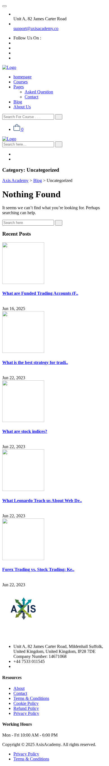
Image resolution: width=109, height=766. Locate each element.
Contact (31, 96)
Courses (20, 81)
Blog (17, 101)
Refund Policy (26, 708)
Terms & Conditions (31, 698)
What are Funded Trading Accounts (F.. (40, 293)
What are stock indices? (24, 431)
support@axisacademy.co (35, 28)
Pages (18, 86)
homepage (22, 76)
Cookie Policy (26, 703)
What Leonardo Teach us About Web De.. (42, 500)
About (19, 688)
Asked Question (39, 91)
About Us (22, 106)
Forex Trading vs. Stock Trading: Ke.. (38, 569)
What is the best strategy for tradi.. (35, 362)
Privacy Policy (26, 713)
